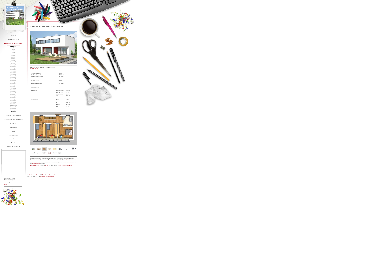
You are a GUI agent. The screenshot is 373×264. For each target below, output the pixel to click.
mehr (5, 184)
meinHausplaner (36, 163)
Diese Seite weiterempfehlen (49, 174)
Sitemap (38, 174)
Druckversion (32, 174)
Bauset (64, 162)
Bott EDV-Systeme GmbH (65, 165)
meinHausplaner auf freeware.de (48, 176)
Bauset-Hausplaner (34, 68)
